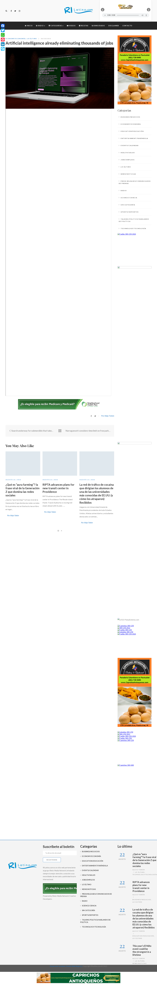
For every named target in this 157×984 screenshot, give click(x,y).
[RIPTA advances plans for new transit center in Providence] (60, 463)
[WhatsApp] (2, 35)
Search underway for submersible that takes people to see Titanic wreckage (32, 430)
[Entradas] (60, 430)
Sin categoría (128, 205)
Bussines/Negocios (130, 117)
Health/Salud (128, 152)
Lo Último (32, 38)
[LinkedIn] (2, 44)
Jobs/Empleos (127, 160)
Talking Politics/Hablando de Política (134, 220)
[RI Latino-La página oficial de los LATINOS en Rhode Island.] (78, 10)
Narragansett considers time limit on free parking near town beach (88, 430)
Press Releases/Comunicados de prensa (135, 182)
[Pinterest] (2, 39)
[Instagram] (19, 11)
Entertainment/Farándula (134, 138)
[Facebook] (11, 11)
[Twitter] (15, 11)
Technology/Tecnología (133, 228)
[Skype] (2, 48)
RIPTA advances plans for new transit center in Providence (58, 488)
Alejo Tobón (139, 870)
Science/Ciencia (129, 198)
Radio (124, 190)
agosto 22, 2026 (13, 480)
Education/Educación (132, 131)
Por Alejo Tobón (107, 416)
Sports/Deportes (129, 212)
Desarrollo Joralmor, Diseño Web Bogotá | (66, 966)
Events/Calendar (129, 145)
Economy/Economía (16, 38)
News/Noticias (128, 174)
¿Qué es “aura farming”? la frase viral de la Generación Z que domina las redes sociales (144, 860)
